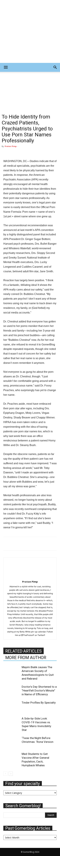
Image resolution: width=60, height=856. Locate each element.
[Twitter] (14, 543)
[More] (45, 543)
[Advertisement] (30, 31)
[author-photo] (30, 577)
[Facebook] (6, 543)
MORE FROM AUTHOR (25, 657)
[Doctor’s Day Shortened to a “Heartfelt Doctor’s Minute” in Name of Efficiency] (11, 690)
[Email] (29, 543)
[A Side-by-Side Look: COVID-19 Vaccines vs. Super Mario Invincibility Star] (11, 722)
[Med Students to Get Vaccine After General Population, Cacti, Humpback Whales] (11, 757)
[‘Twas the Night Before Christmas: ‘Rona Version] (11, 742)
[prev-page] (5, 774)
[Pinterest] (22, 543)
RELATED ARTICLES (23, 651)
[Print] (37, 543)
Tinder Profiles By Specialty (39, 702)
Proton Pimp (10, 146)
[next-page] (11, 774)
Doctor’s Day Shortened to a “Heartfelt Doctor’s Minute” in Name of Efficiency (39, 690)
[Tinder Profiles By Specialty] (11, 706)
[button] (5, 67)
